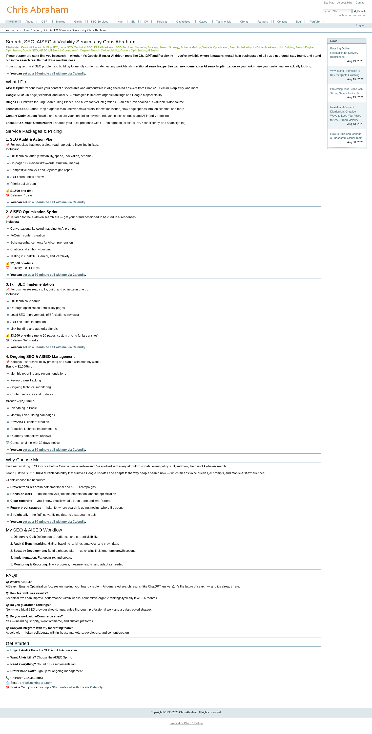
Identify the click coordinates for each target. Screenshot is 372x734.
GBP (44, 21)
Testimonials (223, 21)
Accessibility (345, 2)
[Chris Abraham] (34, 9)
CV (146, 21)
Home (13, 21)
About (29, 21)
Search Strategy (169, 47)
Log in (360, 25)
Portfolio (315, 21)
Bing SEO (52, 47)
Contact (360, 2)
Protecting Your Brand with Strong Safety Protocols (346, 91)
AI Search (153, 50)
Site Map (329, 2)
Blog (298, 21)
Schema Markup (191, 47)
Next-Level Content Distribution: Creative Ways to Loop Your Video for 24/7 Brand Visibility (345, 113)
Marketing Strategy (146, 47)
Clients (244, 21)
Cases (203, 21)
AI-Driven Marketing (265, 47)
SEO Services (99, 21)
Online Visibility (110, 50)
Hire (119, 21)
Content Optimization (133, 50)
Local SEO (66, 47)
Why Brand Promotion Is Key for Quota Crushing (345, 73)
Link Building (286, 47)
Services (162, 21)
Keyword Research (33, 47)
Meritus (60, 21)
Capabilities (183, 21)
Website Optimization (215, 47)
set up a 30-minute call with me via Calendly (54, 73)
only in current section (352, 15)
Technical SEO (83, 47)
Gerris (78, 21)
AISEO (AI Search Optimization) (58, 50)
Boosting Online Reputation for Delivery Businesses (344, 52)
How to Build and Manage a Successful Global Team (346, 136)
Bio (133, 21)
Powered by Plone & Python (186, 723)
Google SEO (30, 50)
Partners (262, 21)
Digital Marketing (104, 47)
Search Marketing (241, 47)
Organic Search (89, 50)
